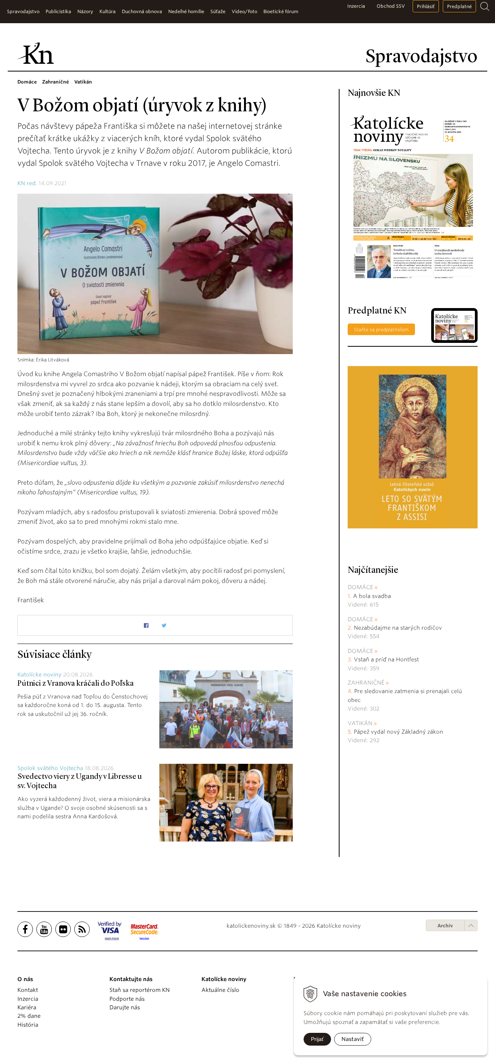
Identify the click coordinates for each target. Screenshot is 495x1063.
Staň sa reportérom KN (139, 990)
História (27, 1025)
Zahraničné (366, 683)
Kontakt (27, 990)
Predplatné (459, 6)
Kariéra (26, 1007)
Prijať (317, 1039)
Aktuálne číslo (220, 990)
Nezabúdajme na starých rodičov (398, 628)
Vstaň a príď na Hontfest (386, 659)
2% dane (29, 1016)
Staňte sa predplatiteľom (381, 329)
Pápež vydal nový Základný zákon (398, 732)
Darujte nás (124, 1007)
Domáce (360, 587)
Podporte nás (127, 999)
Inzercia (356, 6)
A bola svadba (372, 596)
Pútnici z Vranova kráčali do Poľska (75, 684)
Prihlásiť (426, 6)
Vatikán (360, 723)
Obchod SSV (391, 6)
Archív (445, 925)
